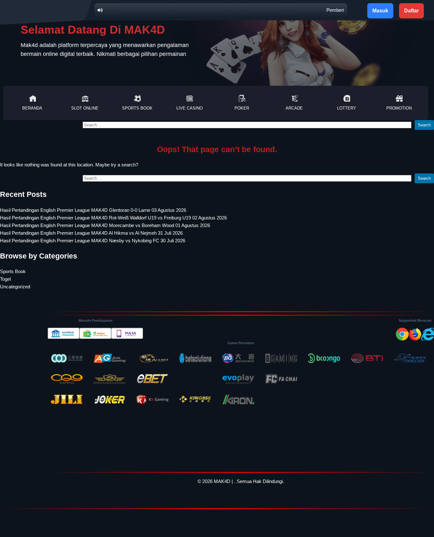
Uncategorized (15, 286)
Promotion (399, 108)
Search (424, 125)
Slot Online (84, 108)
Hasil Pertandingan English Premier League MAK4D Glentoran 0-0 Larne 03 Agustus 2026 (93, 210)
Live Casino (189, 108)
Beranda (32, 108)
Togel (5, 279)
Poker (241, 108)
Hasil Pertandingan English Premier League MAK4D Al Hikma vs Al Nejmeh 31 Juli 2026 (91, 233)
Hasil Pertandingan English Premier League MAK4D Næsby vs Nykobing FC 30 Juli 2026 (92, 240)
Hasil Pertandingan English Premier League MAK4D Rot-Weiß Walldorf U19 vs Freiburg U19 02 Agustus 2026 (113, 217)
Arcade (294, 108)
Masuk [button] (380, 10)
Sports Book (137, 108)
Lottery (346, 108)
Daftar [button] (411, 10)
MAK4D (222, 481)
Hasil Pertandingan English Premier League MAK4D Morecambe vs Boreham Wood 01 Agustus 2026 (105, 225)
